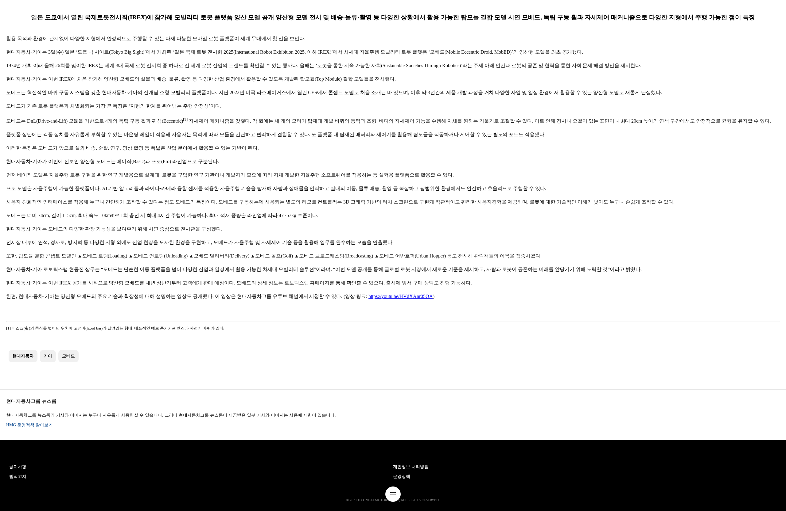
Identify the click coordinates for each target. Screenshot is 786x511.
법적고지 (17, 476)
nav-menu (393, 494)
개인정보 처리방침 (411, 466)
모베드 (68, 356)
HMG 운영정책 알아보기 (29, 425)
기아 (48, 356)
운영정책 (401, 476)
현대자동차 (23, 356)
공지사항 (17, 466)
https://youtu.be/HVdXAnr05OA (400, 296)
